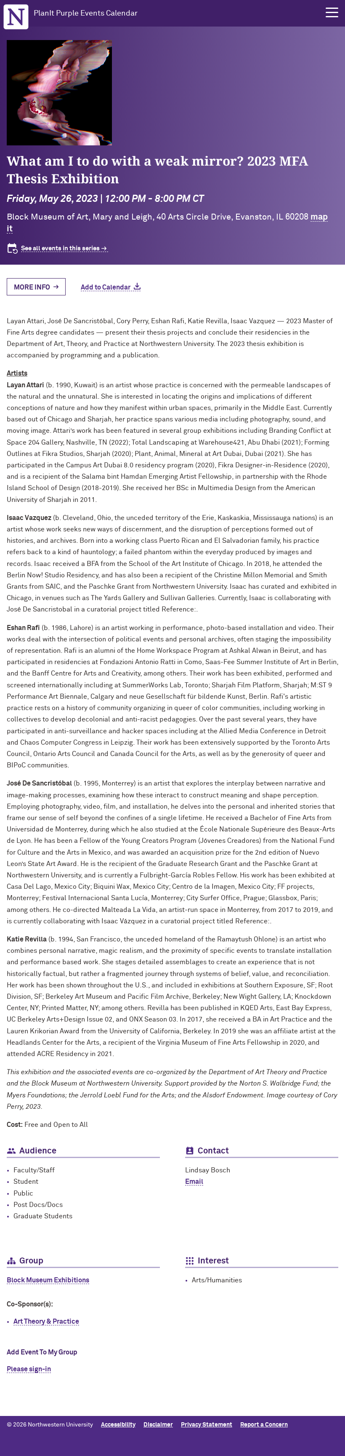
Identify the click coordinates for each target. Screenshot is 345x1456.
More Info (32, 287)
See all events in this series (60, 248)
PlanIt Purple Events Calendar (86, 13)
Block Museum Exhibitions (48, 1280)
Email (194, 1181)
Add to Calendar (105, 287)
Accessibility (118, 1425)
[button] (332, 13)
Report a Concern (264, 1425)
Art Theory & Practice (46, 1321)
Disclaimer (158, 1425)
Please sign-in (29, 1369)
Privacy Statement (206, 1425)
